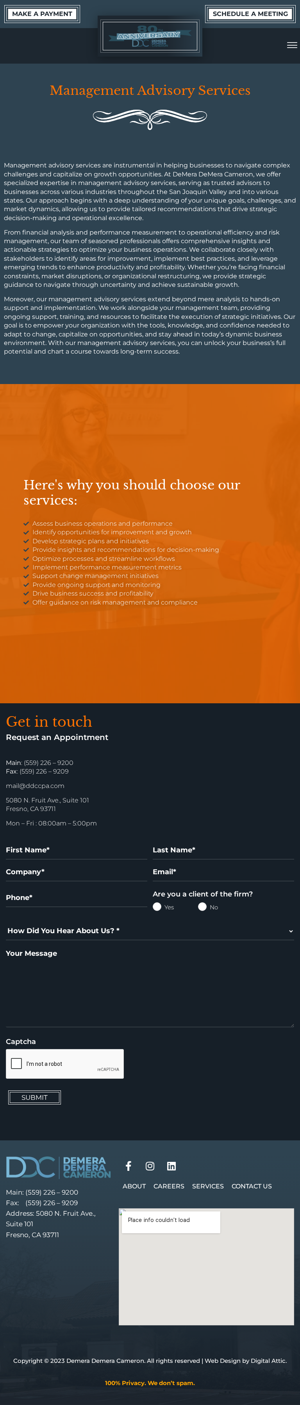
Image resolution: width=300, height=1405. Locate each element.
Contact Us (252, 1186)
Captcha (21, 1041)
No (204, 907)
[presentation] (65, 1064)
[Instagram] (150, 1166)
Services (208, 1186)
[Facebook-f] (128, 1166)
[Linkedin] (171, 1166)
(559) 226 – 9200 (51, 1192)
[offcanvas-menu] (292, 46)
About (134, 1186)
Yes (158, 907)
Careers (169, 1186)
